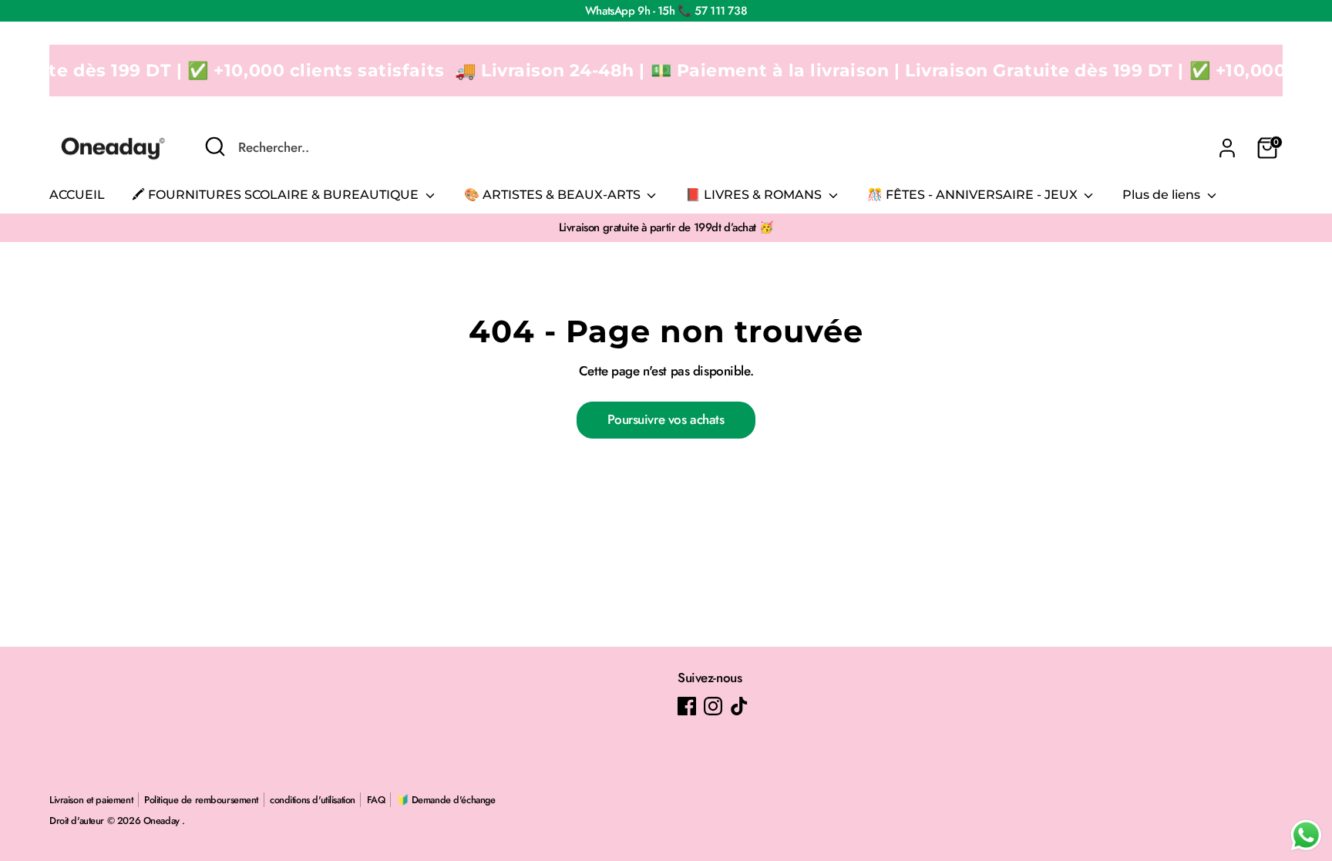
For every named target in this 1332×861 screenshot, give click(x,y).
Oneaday (163, 820)
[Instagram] (713, 706)
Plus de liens (1162, 194)
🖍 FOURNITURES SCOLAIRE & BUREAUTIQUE (277, 194)
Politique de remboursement (201, 799)
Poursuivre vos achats (665, 419)
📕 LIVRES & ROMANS (755, 194)
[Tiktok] (739, 706)
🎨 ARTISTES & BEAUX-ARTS (554, 194)
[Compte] (1227, 148)
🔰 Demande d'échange (446, 799)
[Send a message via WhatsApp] (1306, 835)
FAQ (376, 799)
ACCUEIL (77, 194)
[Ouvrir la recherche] (215, 146)
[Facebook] (687, 706)
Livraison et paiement (91, 799)
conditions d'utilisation (312, 799)
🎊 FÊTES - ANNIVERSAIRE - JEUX (974, 194)
